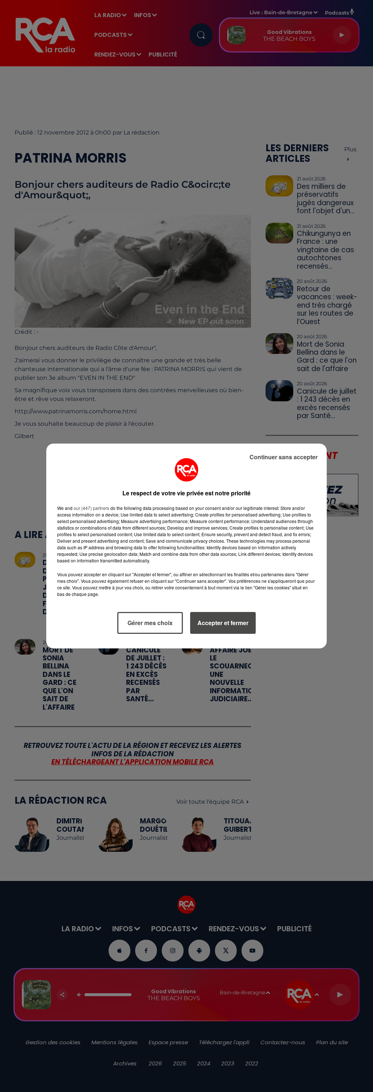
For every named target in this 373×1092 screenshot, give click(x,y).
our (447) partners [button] (91, 508)
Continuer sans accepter (284, 457)
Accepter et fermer (222, 623)
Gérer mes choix (150, 623)
